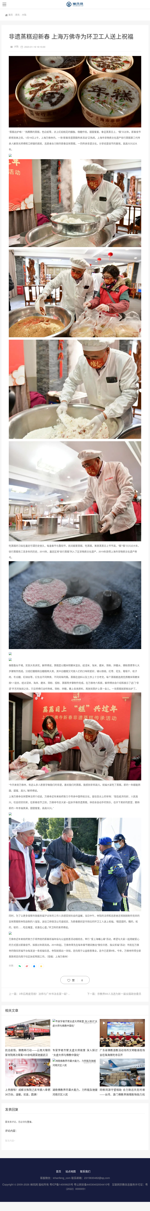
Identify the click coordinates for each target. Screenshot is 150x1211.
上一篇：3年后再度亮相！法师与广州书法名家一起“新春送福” (42, 993)
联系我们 (85, 1171)
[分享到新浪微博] (27, 966)
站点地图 (70, 1171)
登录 (29, 1121)
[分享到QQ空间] (41, 966)
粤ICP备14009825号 (61, 1184)
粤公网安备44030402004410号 (92, 1184)
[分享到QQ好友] (34, 966)
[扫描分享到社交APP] (19, 966)
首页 (10, 14)
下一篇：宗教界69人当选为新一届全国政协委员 (114, 993)
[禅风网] (75, 4)
